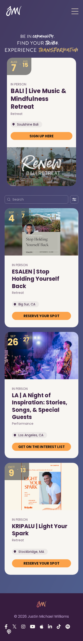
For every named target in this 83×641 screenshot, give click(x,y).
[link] (41, 136)
